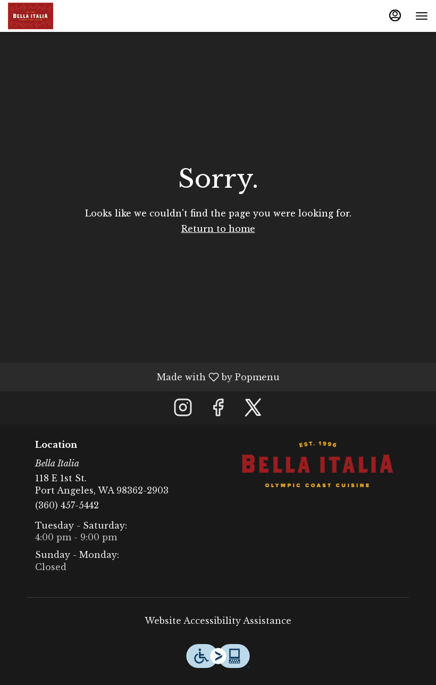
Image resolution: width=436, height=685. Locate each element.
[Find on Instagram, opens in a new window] (182, 410)
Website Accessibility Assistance (218, 620)
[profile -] (395, 15)
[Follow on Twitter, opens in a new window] (253, 410)
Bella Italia (317, 464)
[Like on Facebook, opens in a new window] (218, 410)
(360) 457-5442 (67, 505)
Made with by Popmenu (144, 376)
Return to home (218, 228)
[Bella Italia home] (56, 16)
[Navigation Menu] (421, 16)
